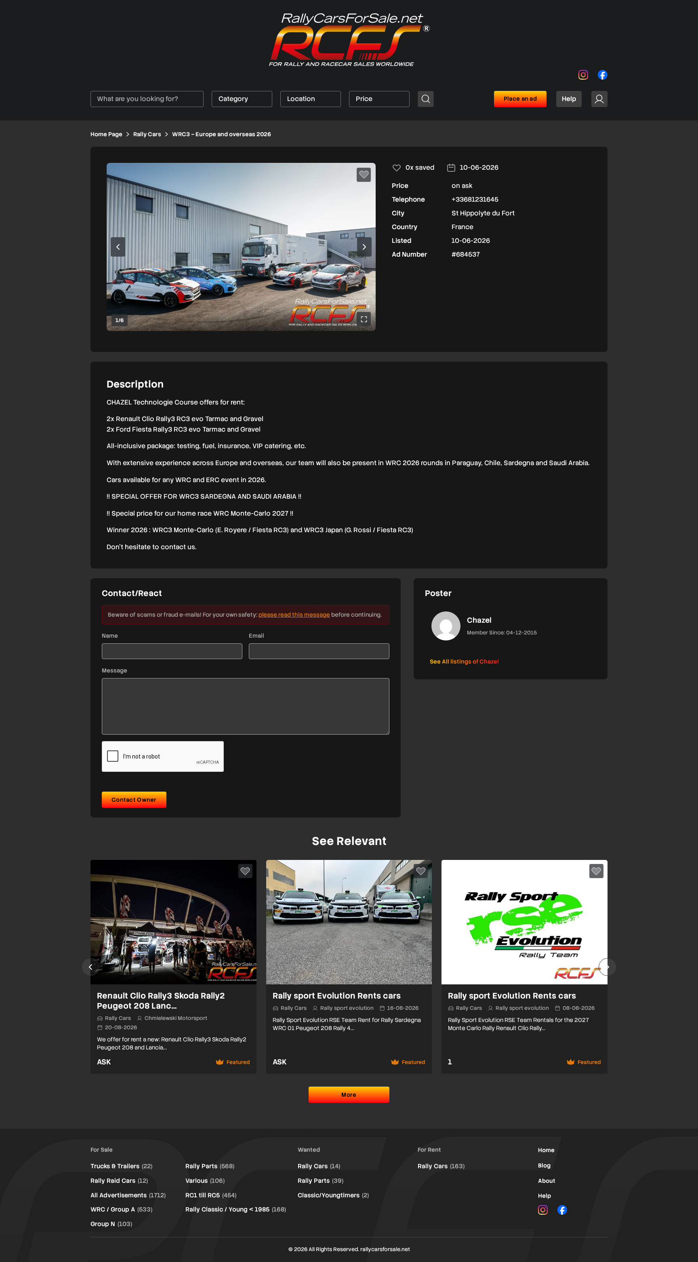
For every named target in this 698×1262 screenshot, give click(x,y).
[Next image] (364, 247)
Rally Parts (209, 1166)
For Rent (429, 1149)
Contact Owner (134, 799)
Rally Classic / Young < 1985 (235, 1209)
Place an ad (520, 98)
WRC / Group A (121, 1209)
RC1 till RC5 (210, 1195)
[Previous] (90, 967)
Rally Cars (147, 134)
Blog (544, 1165)
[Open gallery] (364, 319)
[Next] (607, 967)
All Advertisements (128, 1195)
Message (114, 670)
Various (205, 1181)
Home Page (106, 134)
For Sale (101, 1149)
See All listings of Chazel (464, 661)
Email (256, 635)
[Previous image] (118, 247)
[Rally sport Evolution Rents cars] (349, 967)
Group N (111, 1224)
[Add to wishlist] (364, 175)
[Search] (426, 99)
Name (110, 635)
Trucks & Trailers (121, 1166)
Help (569, 99)
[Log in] (599, 99)
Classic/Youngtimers (333, 1195)
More (348, 1094)
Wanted (309, 1149)
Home (546, 1150)
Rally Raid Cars (119, 1181)
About (546, 1180)
